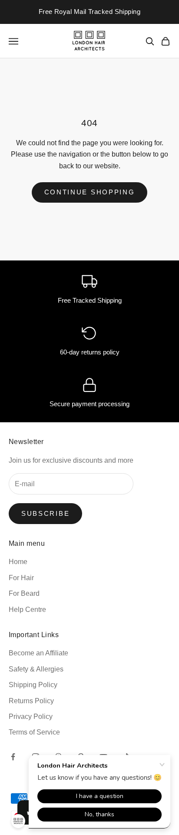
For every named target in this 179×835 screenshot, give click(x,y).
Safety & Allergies (36, 669)
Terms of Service (34, 732)
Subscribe (45, 513)
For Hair (21, 577)
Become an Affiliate (38, 653)
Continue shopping (89, 192)
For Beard (24, 593)
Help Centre (27, 609)
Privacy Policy (31, 716)
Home (18, 561)
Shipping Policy (33, 684)
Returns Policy (31, 701)
